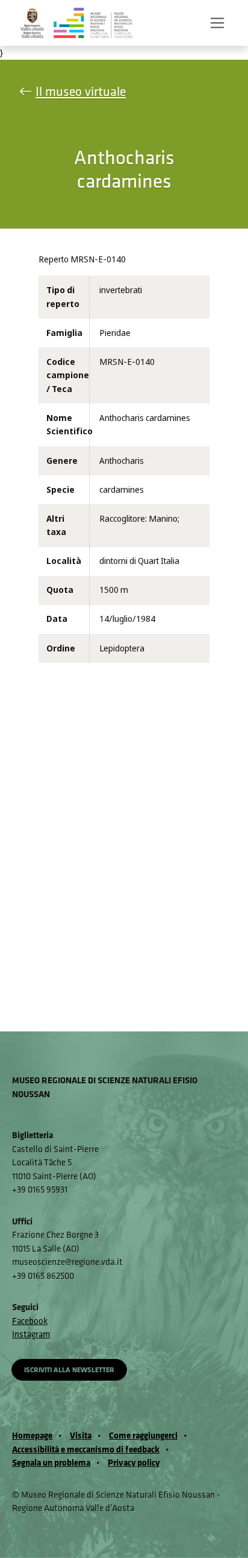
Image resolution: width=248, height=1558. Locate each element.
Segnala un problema (51, 1462)
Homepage (32, 1435)
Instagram (31, 1334)
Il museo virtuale (81, 91)
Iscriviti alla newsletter (69, 1369)
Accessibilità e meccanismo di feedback (86, 1449)
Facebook (30, 1320)
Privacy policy (134, 1462)
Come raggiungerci (143, 1435)
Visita (80, 1435)
